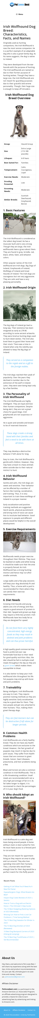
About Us (7, 1010)
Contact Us (31, 1010)
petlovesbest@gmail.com (15, 977)
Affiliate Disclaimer (19, 1010)
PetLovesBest (15, 1015)
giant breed (10, 665)
